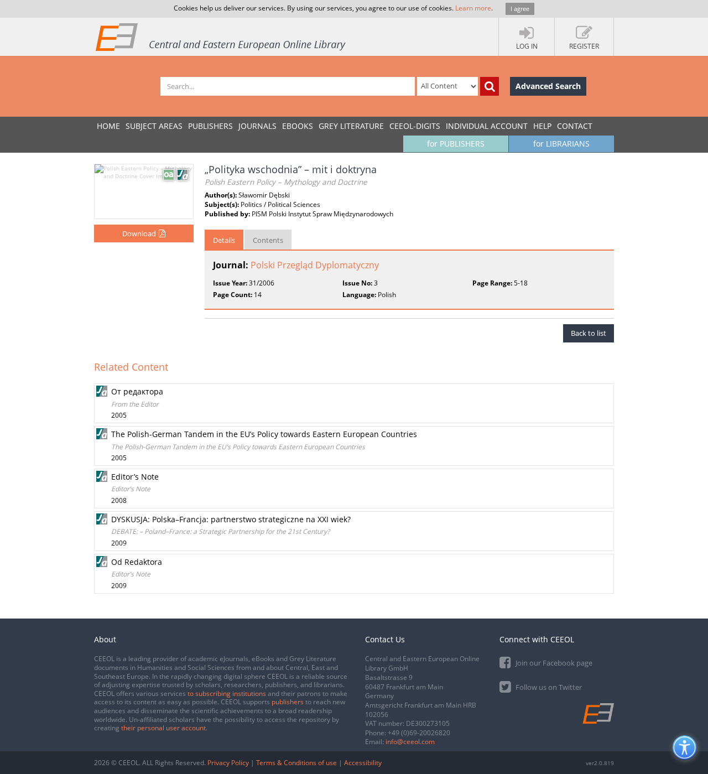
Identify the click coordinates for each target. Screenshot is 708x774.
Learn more (473, 8)
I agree (520, 8)
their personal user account (163, 728)
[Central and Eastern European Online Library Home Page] (221, 36)
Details (224, 240)
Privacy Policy (228, 762)
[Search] (489, 86)
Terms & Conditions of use (296, 762)
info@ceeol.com (410, 741)
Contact (574, 126)
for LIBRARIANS (561, 143)
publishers (288, 702)
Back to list (588, 333)
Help (542, 126)
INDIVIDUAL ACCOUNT (487, 126)
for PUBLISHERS (456, 143)
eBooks (297, 126)
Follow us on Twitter (548, 687)
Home (108, 126)
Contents (268, 240)
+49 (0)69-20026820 (419, 732)
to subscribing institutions (227, 693)
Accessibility (363, 762)
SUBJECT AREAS (154, 126)
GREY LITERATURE (351, 126)
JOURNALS (257, 126)
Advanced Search (548, 86)
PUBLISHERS (210, 126)
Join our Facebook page (553, 663)
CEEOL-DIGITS (414, 126)
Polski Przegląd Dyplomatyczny (315, 265)
